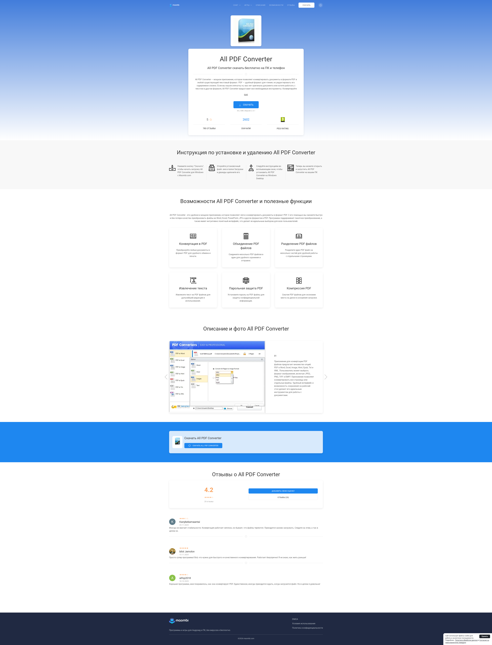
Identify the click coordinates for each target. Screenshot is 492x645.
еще (246, 95)
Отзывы (291, 5)
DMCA (295, 619)
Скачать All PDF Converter (205, 446)
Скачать (306, 5)
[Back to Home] (174, 5)
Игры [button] (246, 5)
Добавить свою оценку (283, 491)
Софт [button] (235, 5)
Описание (260, 5)
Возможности (276, 5)
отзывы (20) (283, 497)
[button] (320, 5)
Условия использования (303, 623)
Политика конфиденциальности (307, 628)
